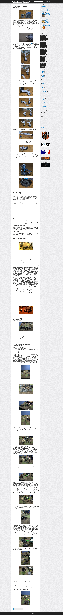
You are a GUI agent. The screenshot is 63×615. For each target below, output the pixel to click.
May (44, 99)
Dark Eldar (42, 35)
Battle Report (43, 45)
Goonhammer (44, 6)
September (45, 94)
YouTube (42, 56)
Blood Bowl (43, 51)
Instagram (43, 128)
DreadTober (43, 47)
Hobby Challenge (43, 38)
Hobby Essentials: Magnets (20, 6)
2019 (43, 79)
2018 (43, 80)
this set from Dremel (16, 27)
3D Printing (43, 65)
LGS (31, 43)
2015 (43, 84)
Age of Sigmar (43, 54)
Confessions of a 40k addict (46, 25)
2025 (43, 71)
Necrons (42, 44)
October (44, 92)
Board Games (43, 61)
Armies (49, 1)
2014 (43, 86)
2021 (43, 76)
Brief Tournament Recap (19, 239)
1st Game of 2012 (17, 319)
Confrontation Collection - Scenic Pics (48, 15)
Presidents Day (17, 193)
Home (44, 1)
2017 (43, 82)
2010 (43, 113)
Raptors (42, 40)
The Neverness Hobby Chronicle (45, 19)
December (45, 90)
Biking (42, 59)
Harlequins (42, 63)
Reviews (42, 49)
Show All (51, 31)
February (44, 103)
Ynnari (42, 66)
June (44, 98)
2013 (43, 87)
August (44, 95)
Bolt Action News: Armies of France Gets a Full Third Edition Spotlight (46, 10)
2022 (43, 75)
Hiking (42, 58)
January (44, 110)
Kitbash (42, 52)
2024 (43, 72)
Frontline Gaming (45, 9)
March (44, 102)
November (45, 91)
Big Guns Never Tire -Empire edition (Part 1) (47, 21)
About (47, 1)
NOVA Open (42, 37)
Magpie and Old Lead (45, 13)
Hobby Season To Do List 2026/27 (48, 26)
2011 (43, 112)
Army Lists (42, 42)
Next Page (20, 609)
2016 (43, 83)
